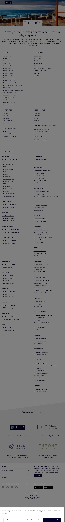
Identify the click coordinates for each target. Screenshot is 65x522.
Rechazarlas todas (12, 519)
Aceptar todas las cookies (52, 519)
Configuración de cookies (32, 519)
